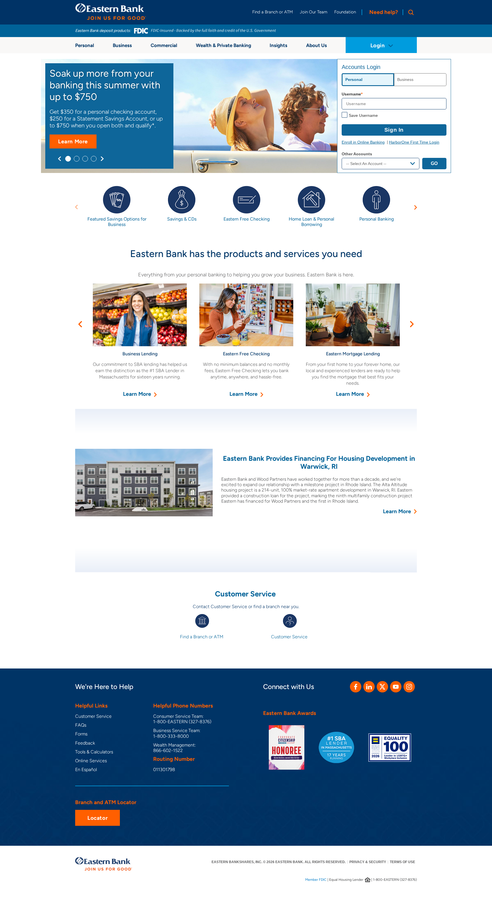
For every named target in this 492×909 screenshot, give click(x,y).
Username (351, 94)
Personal (84, 45)
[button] (76, 207)
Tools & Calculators (94, 752)
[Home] (110, 11)
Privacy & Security (367, 862)
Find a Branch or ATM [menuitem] (272, 12)
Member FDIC (316, 880)
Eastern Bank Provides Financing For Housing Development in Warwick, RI (319, 462)
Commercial (164, 45)
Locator (97, 818)
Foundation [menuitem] (345, 12)
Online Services (91, 760)
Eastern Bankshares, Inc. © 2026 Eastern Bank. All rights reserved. (279, 862)
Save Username (363, 115)
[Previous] (59, 158)
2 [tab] (76, 159)
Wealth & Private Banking (223, 45)
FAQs (80, 725)
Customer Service (290, 636)
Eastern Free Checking (247, 219)
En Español (86, 769)
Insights (278, 45)
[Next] (102, 158)
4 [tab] (94, 159)
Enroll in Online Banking (363, 142)
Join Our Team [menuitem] (313, 12)
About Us (316, 45)
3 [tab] (85, 159)
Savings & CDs (181, 219)
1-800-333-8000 (171, 736)
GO (434, 163)
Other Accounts (357, 154)
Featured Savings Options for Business (116, 221)
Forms (81, 734)
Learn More (77, 143)
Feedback (85, 743)
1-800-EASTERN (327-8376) (182, 721)
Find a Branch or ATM (202, 636)
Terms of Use (402, 862)
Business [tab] (405, 79)
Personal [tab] (353, 79)
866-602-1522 (168, 750)
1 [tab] (68, 159)
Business (122, 45)
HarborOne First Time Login (414, 142)
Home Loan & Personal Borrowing (311, 221)
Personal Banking (376, 219)
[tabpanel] (246, 116)
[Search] (410, 12)
